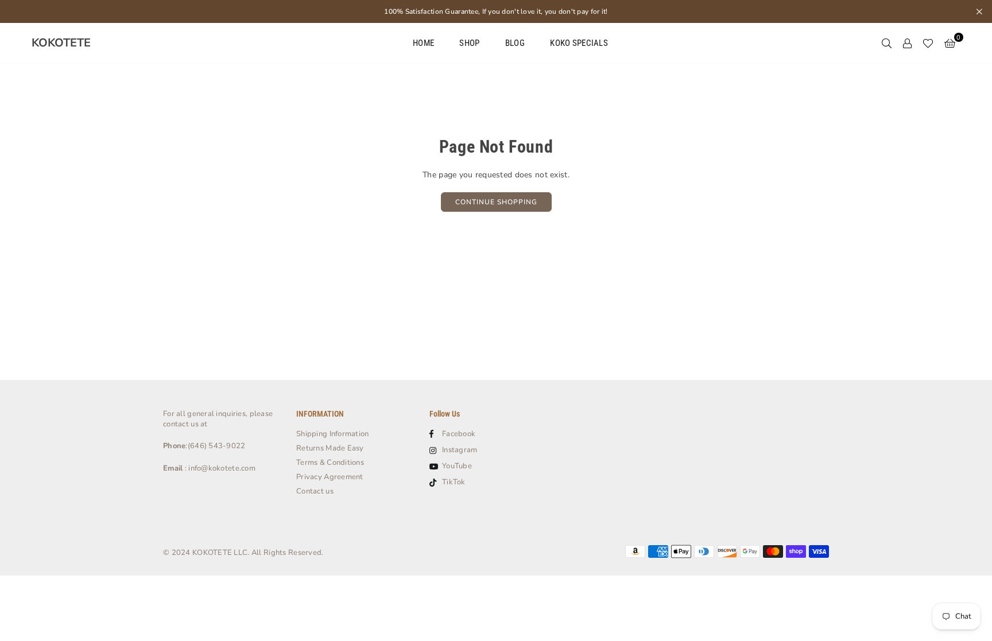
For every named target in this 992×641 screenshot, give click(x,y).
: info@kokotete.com (219, 468)
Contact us (315, 491)
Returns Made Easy (330, 448)
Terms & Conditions (330, 462)
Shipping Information (332, 434)
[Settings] (907, 43)
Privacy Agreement (329, 477)
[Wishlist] (928, 43)
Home (423, 43)
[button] (949, 43)
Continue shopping (496, 202)
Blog (515, 43)
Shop (469, 43)
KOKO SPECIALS (579, 43)
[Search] (886, 43)
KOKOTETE (61, 43)
